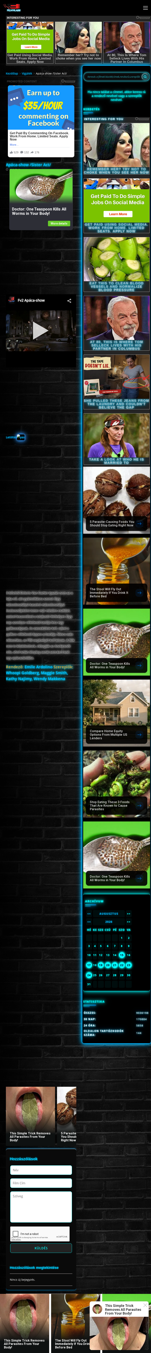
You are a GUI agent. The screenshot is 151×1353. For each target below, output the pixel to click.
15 (122, 955)
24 (89, 975)
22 (122, 965)
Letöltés (11, 437)
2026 (108, 922)
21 (115, 965)
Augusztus (108, 913)
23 (129, 965)
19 (101, 965)
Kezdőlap (12, 73)
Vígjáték (27, 73)
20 (108, 965)
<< (89, 913)
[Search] (145, 76)
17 (89, 965)
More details (59, 223)
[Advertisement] (41, 257)
